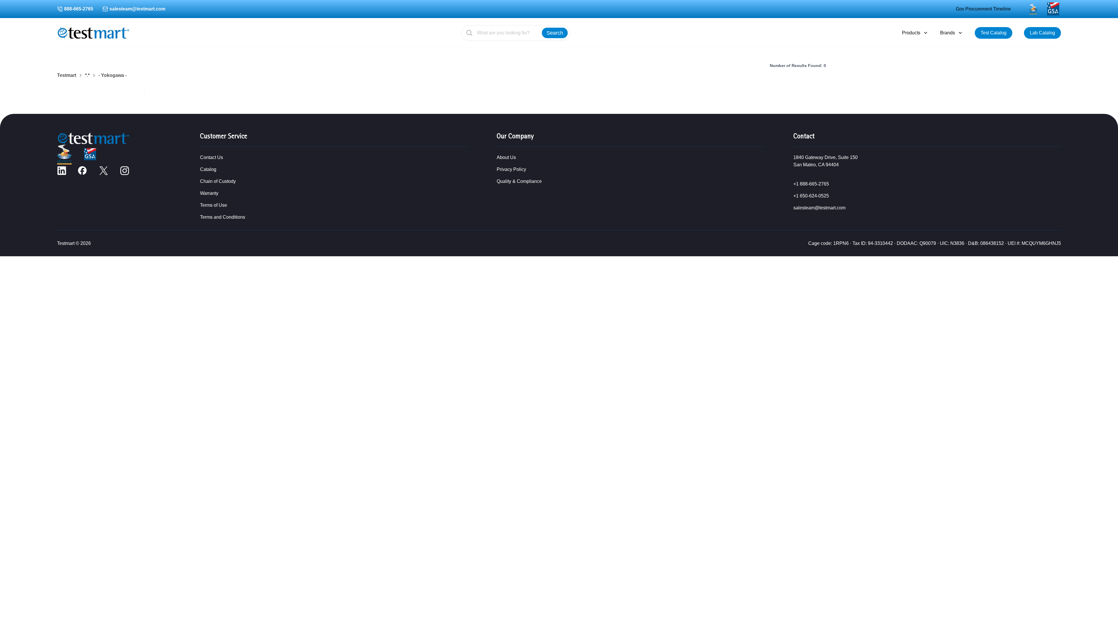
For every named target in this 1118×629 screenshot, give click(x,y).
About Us (506, 157)
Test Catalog (993, 32)
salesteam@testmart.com (137, 8)
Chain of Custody (218, 181)
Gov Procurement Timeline (983, 8)
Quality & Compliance (519, 181)
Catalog (208, 169)
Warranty (209, 193)
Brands (947, 32)
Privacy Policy (511, 169)
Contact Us (211, 157)
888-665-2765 (78, 8)
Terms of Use (213, 205)
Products (911, 32)
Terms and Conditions (222, 217)
